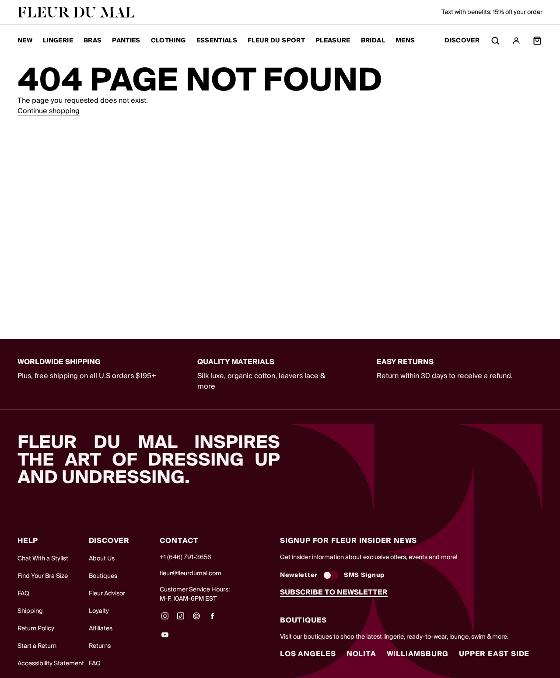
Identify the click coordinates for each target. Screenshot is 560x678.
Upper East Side (494, 654)
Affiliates (100, 628)
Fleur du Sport (276, 40)
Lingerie (58, 40)
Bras (93, 40)
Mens (405, 40)
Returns (100, 646)
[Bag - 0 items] (537, 40)
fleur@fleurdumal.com (190, 573)
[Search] (495, 40)
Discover (462, 40)
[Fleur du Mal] (76, 12)
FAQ (23, 593)
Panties (126, 40)
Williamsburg (418, 654)
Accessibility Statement (51, 663)
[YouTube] (165, 638)
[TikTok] (180, 619)
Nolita (361, 654)
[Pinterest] (196, 619)
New (25, 40)
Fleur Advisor (107, 593)
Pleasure (332, 40)
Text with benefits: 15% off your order (491, 12)
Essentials (217, 40)
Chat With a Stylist (43, 558)
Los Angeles (308, 654)
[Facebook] (212, 619)
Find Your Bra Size (43, 576)
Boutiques (103, 576)
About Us (102, 558)
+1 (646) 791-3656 (185, 557)
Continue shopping (49, 111)
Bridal (373, 40)
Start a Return (37, 646)
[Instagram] (165, 619)
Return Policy (36, 628)
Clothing (168, 40)
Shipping (30, 611)
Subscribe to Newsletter (334, 592)
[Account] (516, 40)
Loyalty (99, 611)
